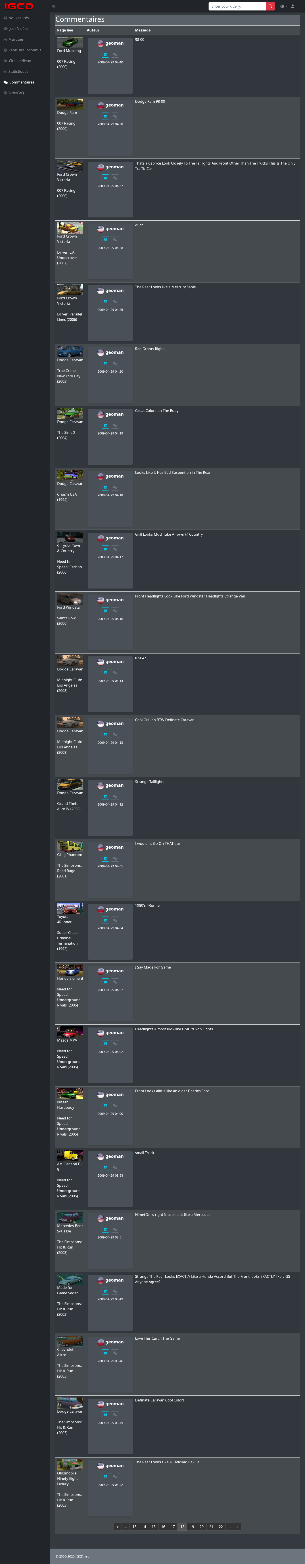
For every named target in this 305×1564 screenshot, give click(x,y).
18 (182, 1526)
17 (173, 1526)
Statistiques (18, 71)
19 (192, 1526)
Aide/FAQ (16, 92)
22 (221, 1526)
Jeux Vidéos (19, 28)
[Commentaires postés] (115, 54)
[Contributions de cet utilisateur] (105, 54)
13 (134, 1526)
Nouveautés (18, 17)
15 (154, 1526)
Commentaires (21, 82)
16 (163, 1526)
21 (211, 1526)
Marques (16, 39)
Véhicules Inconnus (24, 50)
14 (144, 1526)
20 (202, 1526)
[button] (284, 6)
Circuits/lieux (20, 60)
